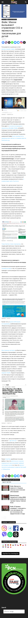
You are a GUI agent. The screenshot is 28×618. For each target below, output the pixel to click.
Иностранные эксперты (8, 350)
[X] (9, 42)
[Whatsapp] (12, 42)
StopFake (8, 459)
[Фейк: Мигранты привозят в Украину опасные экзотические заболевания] (5, 488)
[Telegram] (18, 42)
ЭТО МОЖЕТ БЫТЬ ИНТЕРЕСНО (10, 480)
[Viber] (6, 42)
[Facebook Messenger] (15, 42)
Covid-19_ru (4, 19)
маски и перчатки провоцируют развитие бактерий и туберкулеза (14, 467)
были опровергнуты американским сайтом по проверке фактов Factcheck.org (14, 138)
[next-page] (5, 518)
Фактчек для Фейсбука (12, 19)
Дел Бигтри (13, 440)
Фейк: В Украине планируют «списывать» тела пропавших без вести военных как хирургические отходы (18, 510)
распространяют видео (8, 49)
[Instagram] (21, 42)
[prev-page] (3, 518)
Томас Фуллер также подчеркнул (11, 244)
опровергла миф (6, 268)
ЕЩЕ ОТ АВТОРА (6, 482)
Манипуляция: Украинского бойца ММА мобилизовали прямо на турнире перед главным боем (18, 499)
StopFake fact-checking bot (10, 553)
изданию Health (6, 373)
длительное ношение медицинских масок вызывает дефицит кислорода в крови (13, 463)
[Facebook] (3, 42)
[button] (2, 2)
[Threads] (24, 42)
